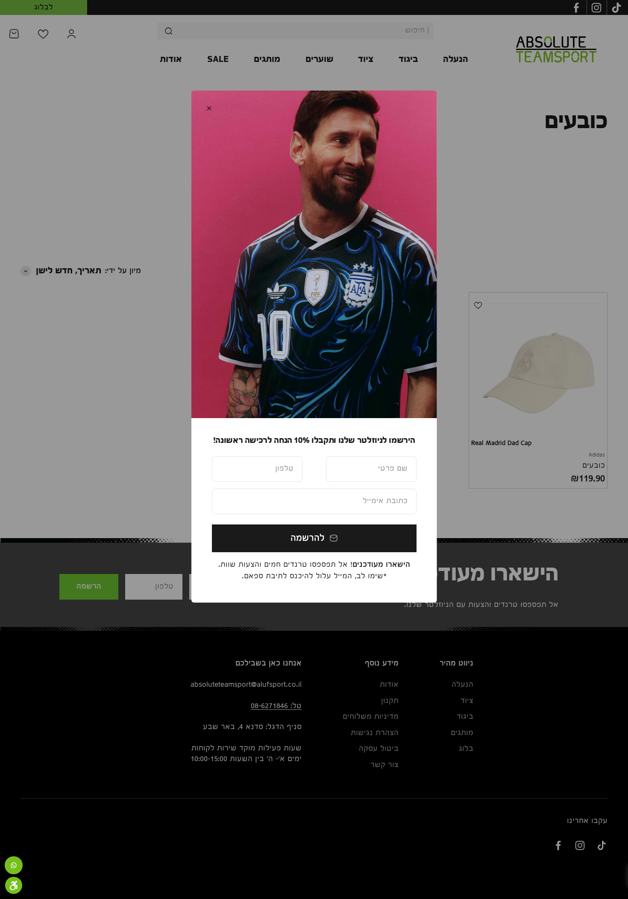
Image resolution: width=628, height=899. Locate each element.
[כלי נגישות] (13, 885)
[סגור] (209, 108)
